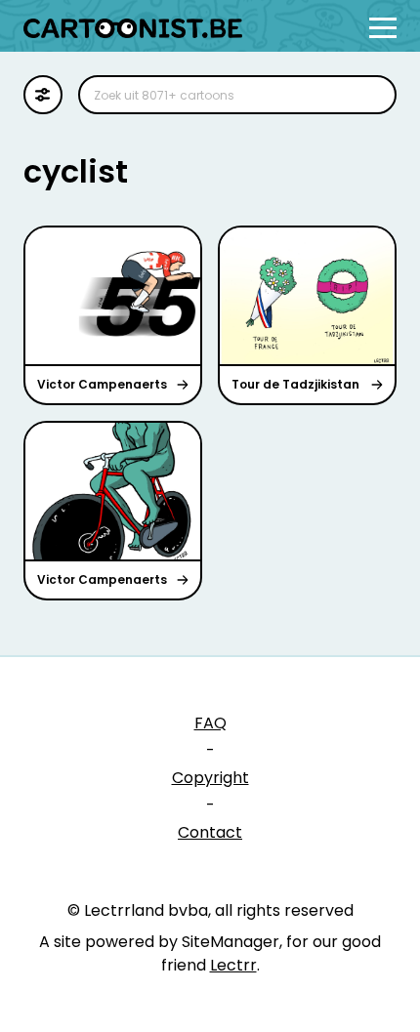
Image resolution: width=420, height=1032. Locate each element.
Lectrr (233, 965)
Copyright (210, 777)
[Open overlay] (383, 28)
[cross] (369, 94)
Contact (210, 832)
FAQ (210, 723)
